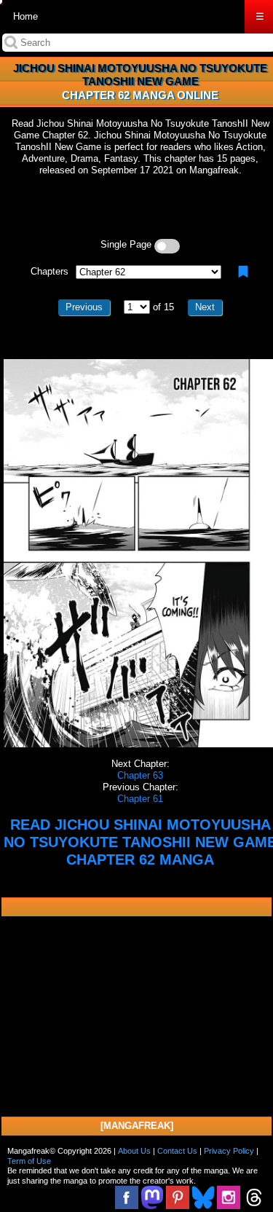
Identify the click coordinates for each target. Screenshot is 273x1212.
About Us (134, 1150)
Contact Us (177, 1150)
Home (25, 16)
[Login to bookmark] (243, 272)
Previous (84, 307)
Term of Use (29, 1161)
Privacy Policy (229, 1150)
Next (205, 307)
